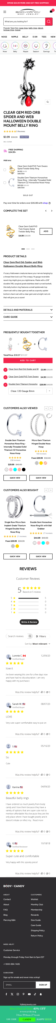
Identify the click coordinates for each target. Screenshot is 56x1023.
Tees (44, 37)
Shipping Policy (38, 930)
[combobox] (37, 643)
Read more (38, 820)
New (53, 37)
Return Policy (37, 935)
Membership (36, 910)
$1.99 (35, 37)
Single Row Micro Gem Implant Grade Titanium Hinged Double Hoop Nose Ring (15, 527)
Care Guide (36, 925)
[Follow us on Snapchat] (41, 994)
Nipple (14, 37)
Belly (25, 37)
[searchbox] (16, 636)
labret (40, 28)
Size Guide (36, 920)
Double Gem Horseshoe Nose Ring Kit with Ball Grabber (41, 525)
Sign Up (43, 985)
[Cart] (51, 12)
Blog (5, 915)
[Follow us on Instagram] (18, 994)
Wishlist (34, 899)
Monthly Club (37, 904)
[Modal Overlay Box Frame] (28, 1014)
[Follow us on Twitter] (12, 994)
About (6, 904)
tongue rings (8, 30)
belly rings (33, 28)
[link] (6, 469)
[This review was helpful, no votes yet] (42, 692)
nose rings (23, 28)
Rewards (35, 915)
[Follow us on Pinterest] (23, 994)
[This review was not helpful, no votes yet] (47, 692)
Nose (4, 37)
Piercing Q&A (9, 920)
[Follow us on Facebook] (6, 994)
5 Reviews (20, 131)
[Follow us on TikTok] (35, 994)
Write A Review (29, 622)
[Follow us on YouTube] (29, 994)
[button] (46, 408)
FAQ (5, 910)
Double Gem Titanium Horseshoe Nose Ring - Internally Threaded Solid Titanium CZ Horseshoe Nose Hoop (15, 447)
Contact (7, 899)
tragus (17, 30)
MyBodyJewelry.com (28, 1004)
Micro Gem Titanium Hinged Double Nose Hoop (41, 443)
